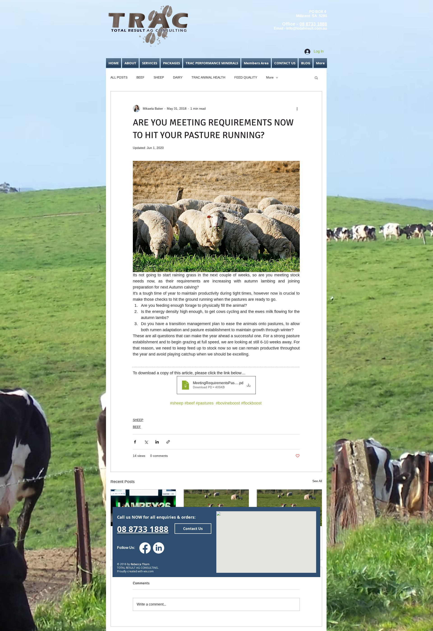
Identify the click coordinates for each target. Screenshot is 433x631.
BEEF (140, 77)
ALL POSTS (119, 77)
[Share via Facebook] (135, 442)
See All (317, 481)
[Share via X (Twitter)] (146, 442)
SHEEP (159, 77)
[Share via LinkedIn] (157, 442)
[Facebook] (145, 548)
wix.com (148, 571)
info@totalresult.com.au (306, 28)
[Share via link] (168, 442)
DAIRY (177, 77)
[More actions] (297, 108)
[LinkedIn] (158, 548)
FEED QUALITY (245, 77)
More (270, 77)
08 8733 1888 (313, 23)
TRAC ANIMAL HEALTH (208, 77)
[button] (256, 63)
